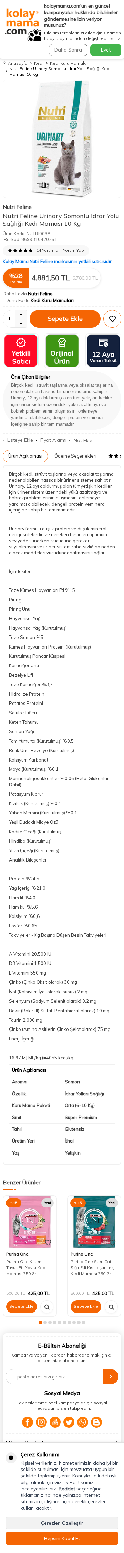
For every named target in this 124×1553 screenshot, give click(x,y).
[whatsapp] (82, 1422)
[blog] (96, 1422)
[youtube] (55, 1422)
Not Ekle (83, 440)
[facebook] (27, 1422)
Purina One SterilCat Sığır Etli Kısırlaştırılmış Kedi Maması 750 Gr (92, 1267)
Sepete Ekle (65, 319)
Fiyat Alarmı (53, 440)
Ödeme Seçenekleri (75, 456)
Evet (106, 50)
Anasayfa (18, 63)
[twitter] (68, 1422)
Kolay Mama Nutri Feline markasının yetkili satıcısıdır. (58, 261)
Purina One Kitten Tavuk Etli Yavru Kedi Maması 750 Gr (26, 1267)
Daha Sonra (68, 50)
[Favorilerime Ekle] (48, 1243)
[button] (40, 1322)
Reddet (67, 1489)
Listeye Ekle (20, 440)
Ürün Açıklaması (25, 456)
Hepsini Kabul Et (62, 1538)
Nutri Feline (17, 206)
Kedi (38, 63)
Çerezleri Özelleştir (62, 1523)
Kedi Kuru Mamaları (69, 63)
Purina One (17, 1254)
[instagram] (41, 1422)
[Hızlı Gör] (46, 1306)
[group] (62, 139)
